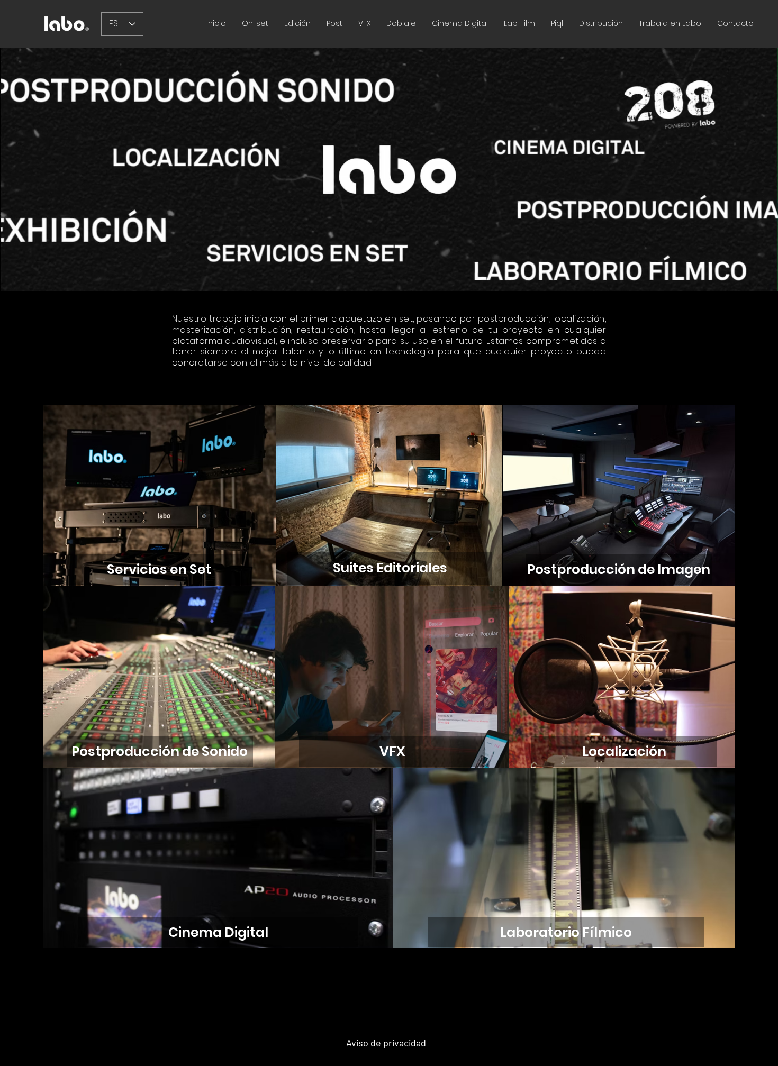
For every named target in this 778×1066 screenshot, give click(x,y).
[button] (334, 23)
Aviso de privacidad (386, 1043)
